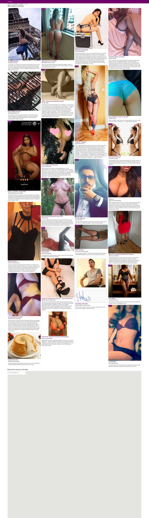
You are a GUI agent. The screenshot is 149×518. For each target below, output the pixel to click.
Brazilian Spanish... (13, 61)
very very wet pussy (115, 157)
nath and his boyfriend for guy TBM (52, 216)
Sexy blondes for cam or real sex (118, 117)
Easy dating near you (14, 111)
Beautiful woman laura (81, 50)
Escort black (45, 252)
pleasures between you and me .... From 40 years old (57, 298)
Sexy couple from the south (50, 165)
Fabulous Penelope (80, 142)
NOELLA (111, 199)
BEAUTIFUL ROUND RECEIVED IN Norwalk (121, 254)
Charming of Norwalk (81, 303)
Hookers (9, 4)
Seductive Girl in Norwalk (49, 61)
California (21, 4)
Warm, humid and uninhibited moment (53, 101)
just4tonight (112, 361)
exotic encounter (13, 360)
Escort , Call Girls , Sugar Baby (17, 191)
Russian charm (12, 261)
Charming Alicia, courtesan (116, 57)
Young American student (15, 317)
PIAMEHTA (10, 1)
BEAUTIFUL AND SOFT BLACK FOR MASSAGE (55, 337)
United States (15, 4)
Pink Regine (112, 298)
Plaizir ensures (79, 249)
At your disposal (80, 218)
